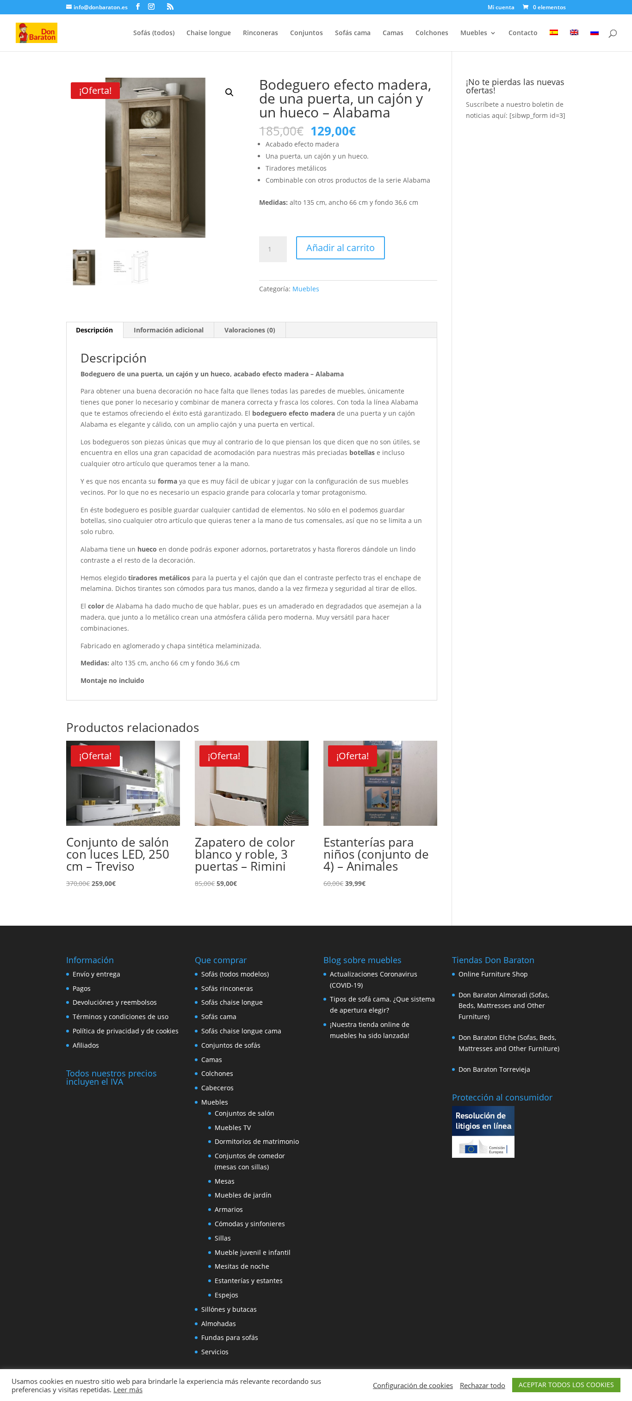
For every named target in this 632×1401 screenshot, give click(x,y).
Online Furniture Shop (493, 974)
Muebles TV (233, 1127)
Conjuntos (306, 33)
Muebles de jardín (243, 1195)
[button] (229, 92)
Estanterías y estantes (249, 1280)
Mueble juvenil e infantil (253, 1252)
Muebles (473, 33)
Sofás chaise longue (232, 1002)
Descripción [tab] (94, 330)
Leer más (128, 1389)
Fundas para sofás (229, 1337)
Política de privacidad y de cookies (126, 1030)
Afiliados (86, 1045)
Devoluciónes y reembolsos (115, 1002)
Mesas (225, 1181)
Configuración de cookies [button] (413, 1385)
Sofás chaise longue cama (241, 1030)
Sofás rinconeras (227, 988)
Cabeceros (217, 1087)
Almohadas (218, 1323)
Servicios (215, 1351)
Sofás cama (353, 33)
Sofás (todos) (153, 33)
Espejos (226, 1294)
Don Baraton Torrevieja (494, 1069)
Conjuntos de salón (244, 1113)
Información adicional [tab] (169, 330)
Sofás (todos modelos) (235, 974)
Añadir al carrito (340, 247)
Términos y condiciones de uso (120, 1016)
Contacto (523, 33)
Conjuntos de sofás (230, 1045)
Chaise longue (208, 33)
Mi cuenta (501, 8)
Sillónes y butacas (229, 1309)
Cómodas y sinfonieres (250, 1223)
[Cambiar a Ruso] (594, 40)
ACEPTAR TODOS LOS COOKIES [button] (566, 1384)
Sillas (223, 1238)
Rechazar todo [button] (482, 1385)
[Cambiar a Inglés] (574, 40)
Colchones (431, 33)
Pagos (82, 988)
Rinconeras (260, 33)
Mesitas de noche (242, 1266)
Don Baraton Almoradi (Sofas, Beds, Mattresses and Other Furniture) (504, 1005)
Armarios (229, 1209)
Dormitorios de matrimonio (257, 1141)
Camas (393, 33)
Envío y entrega (96, 974)
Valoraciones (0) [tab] (249, 330)
